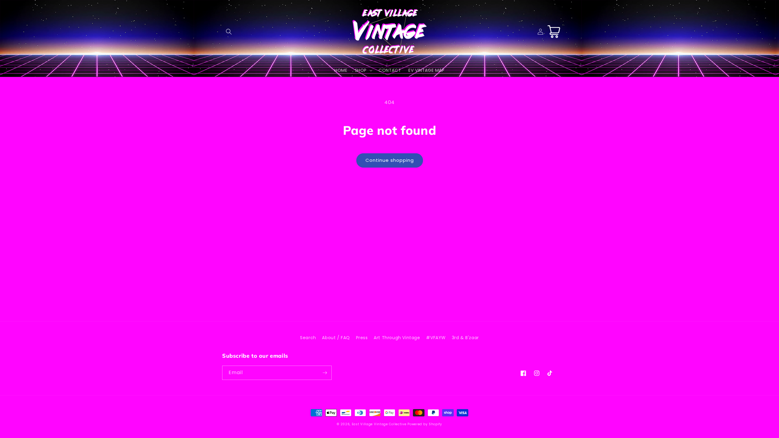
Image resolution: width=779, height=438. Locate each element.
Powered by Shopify (424, 424)
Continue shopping (389, 160)
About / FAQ (336, 338)
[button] (229, 31)
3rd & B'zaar (465, 338)
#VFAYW (436, 338)
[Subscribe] (324, 373)
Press (362, 338)
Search (308, 338)
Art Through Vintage (397, 338)
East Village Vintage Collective (379, 424)
